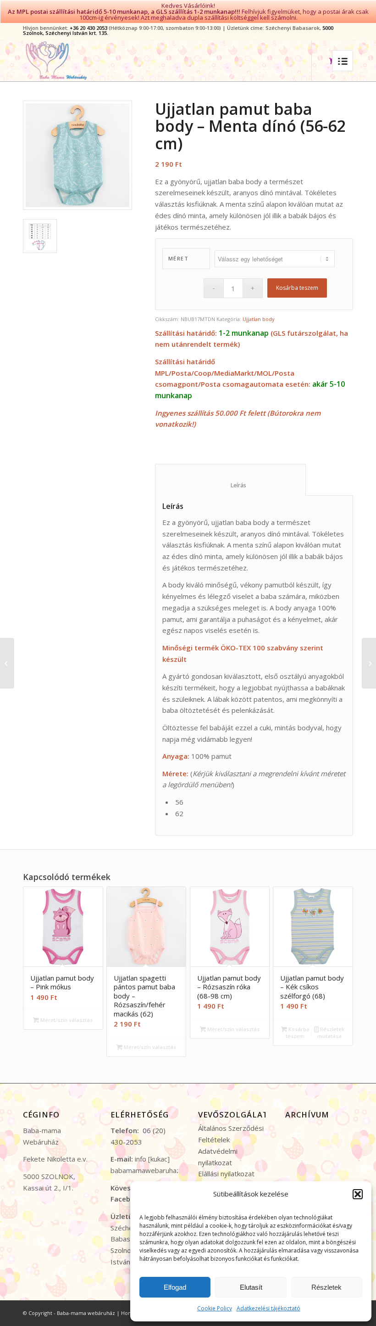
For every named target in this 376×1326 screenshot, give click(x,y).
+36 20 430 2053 (88, 27)
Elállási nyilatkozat (226, 1173)
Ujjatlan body (259, 319)
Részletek (326, 1287)
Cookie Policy (214, 1308)
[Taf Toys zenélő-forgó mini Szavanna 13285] (7, 663)
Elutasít (251, 1287)
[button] (357, 1194)
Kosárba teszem (297, 288)
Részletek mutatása (331, 1032)
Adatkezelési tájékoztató (268, 1308)
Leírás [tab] (231, 485)
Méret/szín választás (66, 1019)
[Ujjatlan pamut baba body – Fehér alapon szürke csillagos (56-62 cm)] (369, 663)
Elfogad (175, 1287)
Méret (178, 258)
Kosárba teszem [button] (298, 1032)
